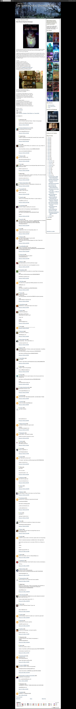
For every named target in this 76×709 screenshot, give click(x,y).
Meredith (21, 620)
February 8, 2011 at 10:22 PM (24, 488)
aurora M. (21, 219)
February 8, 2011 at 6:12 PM (24, 438)
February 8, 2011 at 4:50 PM (24, 384)
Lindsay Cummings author (25, 387)
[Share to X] (18, 112)
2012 (49, 158)
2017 (49, 150)
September (51, 165)
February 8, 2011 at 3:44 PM (24, 328)
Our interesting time (52, 184)
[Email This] (16, 112)
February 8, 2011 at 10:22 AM (24, 161)
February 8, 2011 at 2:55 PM (24, 323)
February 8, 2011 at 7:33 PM (24, 453)
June (50, 169)
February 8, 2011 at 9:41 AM (24, 141)
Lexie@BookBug (23, 246)
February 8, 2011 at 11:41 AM (24, 194)
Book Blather (22, 358)
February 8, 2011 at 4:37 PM (24, 371)
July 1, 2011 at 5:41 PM (23, 695)
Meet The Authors (51, 105)
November (51, 162)
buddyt (21, 536)
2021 (49, 145)
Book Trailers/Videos (51, 106)
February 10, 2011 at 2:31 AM (24, 551)
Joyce (21, 512)
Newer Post (18, 698)
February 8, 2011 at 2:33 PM (24, 307)
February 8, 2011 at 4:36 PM (24, 363)
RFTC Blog (22, 281)
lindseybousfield (23, 655)
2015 (49, 153)
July (50, 168)
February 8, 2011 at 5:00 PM (24, 404)
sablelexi (21, 628)
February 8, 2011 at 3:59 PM (24, 344)
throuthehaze (22, 269)
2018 (49, 149)
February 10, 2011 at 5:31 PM (24, 575)
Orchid (21, 374)
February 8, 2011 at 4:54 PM (24, 392)
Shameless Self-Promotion (53, 179)
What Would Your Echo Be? (54, 183)
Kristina (21, 310)
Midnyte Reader (23, 568)
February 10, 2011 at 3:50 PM (24, 565)
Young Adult (36, 113)
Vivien (21, 292)
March (50, 173)
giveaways (25, 113)
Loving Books (22, 205)
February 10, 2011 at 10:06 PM (24, 591)
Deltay (21, 645)
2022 (49, 143)
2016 (49, 152)
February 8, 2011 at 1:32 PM (24, 289)
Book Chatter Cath (23, 339)
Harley (21, 604)
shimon (21, 485)
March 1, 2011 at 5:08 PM (23, 680)
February (50, 175)
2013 (49, 156)
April (50, 172)
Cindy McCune (22, 304)
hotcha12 (21, 395)
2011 (49, 159)
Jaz (20, 228)
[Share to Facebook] (20, 112)
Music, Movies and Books (53, 202)
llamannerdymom (23, 578)
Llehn (21, 448)
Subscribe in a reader (51, 231)
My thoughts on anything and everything (27, 675)
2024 (49, 140)
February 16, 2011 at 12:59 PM (24, 642)
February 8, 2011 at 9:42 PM (24, 474)
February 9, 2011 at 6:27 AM (24, 509)
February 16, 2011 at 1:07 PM (24, 652)
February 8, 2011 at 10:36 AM (24, 179)
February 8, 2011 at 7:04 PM (24, 445)
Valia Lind (22, 331)
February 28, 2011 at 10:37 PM (24, 672)
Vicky (21, 326)
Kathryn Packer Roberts (24, 182)
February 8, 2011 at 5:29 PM (24, 420)
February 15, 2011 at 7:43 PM (24, 634)
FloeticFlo (22, 197)
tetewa (21, 554)
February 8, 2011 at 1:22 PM (24, 278)
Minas (21, 366)
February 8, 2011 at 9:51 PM (24, 482)
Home (31, 698)
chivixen (21, 441)
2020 (49, 146)
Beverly (21, 529)
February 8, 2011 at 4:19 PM (24, 355)
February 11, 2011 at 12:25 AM (24, 617)
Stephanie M (22, 477)
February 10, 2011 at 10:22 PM (24, 601)
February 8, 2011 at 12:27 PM (24, 258)
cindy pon (21, 113)
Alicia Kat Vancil (23, 594)
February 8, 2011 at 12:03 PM (24, 243)
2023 (49, 142)
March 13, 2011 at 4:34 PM (23, 689)
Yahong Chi (22, 254)
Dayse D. (21, 347)
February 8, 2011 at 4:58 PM (24, 398)
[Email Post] (31, 110)
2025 (49, 139)
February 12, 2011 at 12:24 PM (24, 625)
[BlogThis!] (17, 112)
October (50, 163)
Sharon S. (22, 261)
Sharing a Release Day (53, 209)
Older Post (44, 698)
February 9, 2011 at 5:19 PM (24, 526)
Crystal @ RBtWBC (23, 665)
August (50, 166)
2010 (49, 217)
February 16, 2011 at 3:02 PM (24, 662)
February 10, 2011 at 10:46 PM (24, 611)
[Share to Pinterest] (21, 112)
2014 (49, 155)
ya (33, 113)
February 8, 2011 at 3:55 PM (24, 336)
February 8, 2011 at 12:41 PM (24, 266)
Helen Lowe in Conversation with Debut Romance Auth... (54, 213)
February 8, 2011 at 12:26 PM (24, 251)
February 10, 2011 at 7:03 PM (24, 581)
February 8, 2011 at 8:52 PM (24, 464)
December (51, 160)
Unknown (21, 236)
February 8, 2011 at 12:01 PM (24, 225)
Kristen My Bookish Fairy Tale (25, 127)
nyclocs (21, 407)
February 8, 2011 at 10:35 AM (24, 170)
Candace (21, 614)
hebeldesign (22, 560)
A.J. (20, 144)
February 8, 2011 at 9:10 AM (24, 133)
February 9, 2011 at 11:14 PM (24, 533)
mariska (21, 456)
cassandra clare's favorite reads (27, 67)
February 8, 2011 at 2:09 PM (24, 301)
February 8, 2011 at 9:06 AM (24, 124)
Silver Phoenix (30, 113)
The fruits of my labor (53, 210)
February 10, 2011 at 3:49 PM (24, 557)
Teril (20, 164)
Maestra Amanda (23, 423)
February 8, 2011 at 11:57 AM (24, 202)
